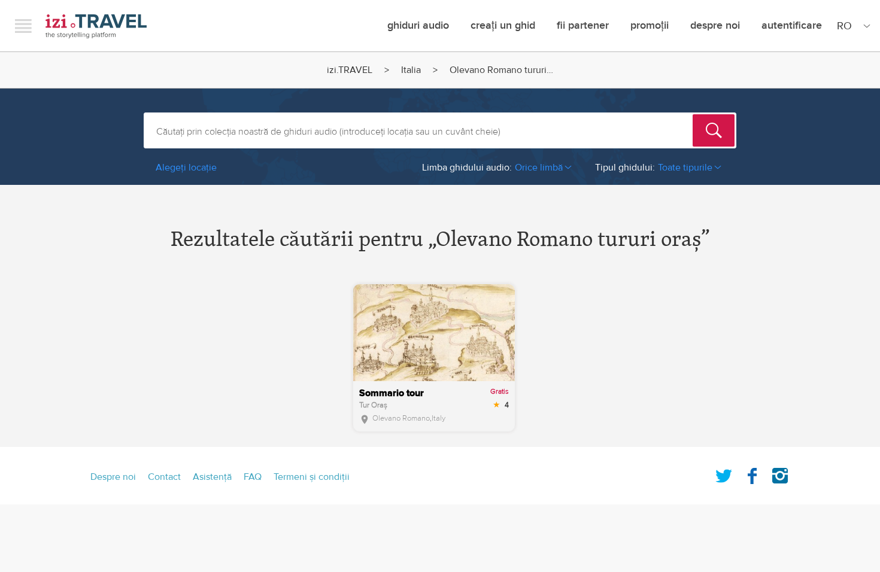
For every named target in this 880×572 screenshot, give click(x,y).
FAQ (253, 477)
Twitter (723, 473)
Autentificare (791, 25)
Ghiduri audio (418, 25)
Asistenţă (212, 477)
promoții (649, 25)
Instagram (780, 473)
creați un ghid (503, 25)
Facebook (751, 473)
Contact (164, 477)
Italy (438, 418)
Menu (23, 25)
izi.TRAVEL (96, 26)
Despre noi (715, 25)
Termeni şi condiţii (312, 477)
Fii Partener (583, 25)
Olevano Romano (401, 418)
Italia (411, 70)
